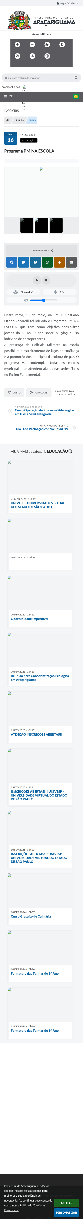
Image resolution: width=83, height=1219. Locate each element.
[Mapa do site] (32, 56)
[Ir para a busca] (24, 64)
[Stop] (46, 280)
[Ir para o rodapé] (33, 64)
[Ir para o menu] (14, 64)
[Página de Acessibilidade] (47, 56)
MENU (12, 96)
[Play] (37, 280)
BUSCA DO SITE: (14, 71)
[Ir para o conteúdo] (59, 56)
